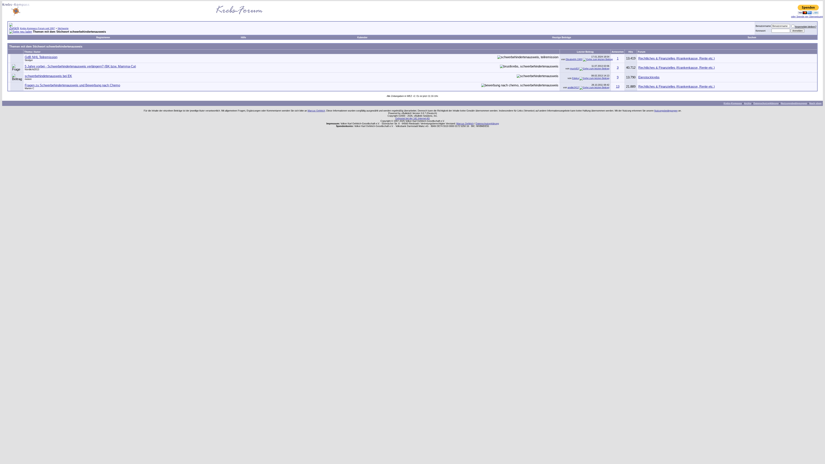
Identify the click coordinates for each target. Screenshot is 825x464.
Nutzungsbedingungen (794, 103)
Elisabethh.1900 (574, 59)
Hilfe (243, 37)
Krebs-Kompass (733, 103)
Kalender (362, 37)
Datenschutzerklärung (766, 103)
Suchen (752, 37)
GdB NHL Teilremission (41, 57)
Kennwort (760, 30)
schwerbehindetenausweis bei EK (48, 76)
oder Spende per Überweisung (807, 16)
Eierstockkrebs (649, 77)
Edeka (575, 78)
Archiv (747, 103)
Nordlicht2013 (32, 69)
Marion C (29, 88)
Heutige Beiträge (561, 37)
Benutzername (763, 26)
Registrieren (103, 37)
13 (617, 86)
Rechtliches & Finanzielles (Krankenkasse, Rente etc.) (676, 58)
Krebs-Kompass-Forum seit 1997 (37, 28)
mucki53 (574, 68)
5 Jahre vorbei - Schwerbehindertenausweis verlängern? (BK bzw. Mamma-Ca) (80, 66)
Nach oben (815, 103)
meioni (28, 79)
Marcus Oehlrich (316, 110)
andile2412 (573, 87)
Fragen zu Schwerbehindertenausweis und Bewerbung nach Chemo (72, 85)
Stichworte (63, 28)
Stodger (29, 60)
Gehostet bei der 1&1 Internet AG (412, 118)
